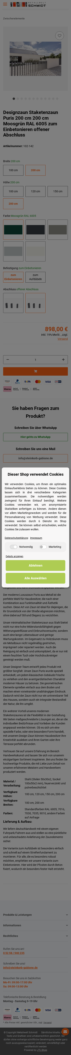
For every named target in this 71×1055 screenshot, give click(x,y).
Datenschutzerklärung (16, 538)
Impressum (36, 538)
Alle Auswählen (35, 578)
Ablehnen (35, 565)
